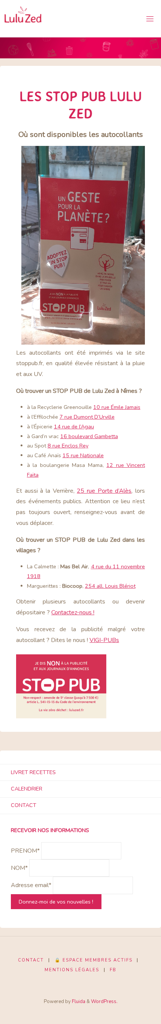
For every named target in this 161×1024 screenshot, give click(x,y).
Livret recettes (33, 772)
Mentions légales (72, 970)
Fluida (78, 1001)
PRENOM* (25, 851)
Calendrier (26, 788)
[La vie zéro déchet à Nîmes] (23, 18)
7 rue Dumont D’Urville (87, 417)
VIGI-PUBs (104, 640)
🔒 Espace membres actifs (94, 960)
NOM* (19, 868)
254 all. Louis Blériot (110, 586)
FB (113, 970)
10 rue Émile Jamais (116, 407)
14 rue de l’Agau (74, 426)
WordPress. (104, 1001)
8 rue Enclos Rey (68, 445)
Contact (23, 805)
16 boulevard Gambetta (89, 436)
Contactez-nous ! (72, 612)
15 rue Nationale (83, 455)
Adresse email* (31, 885)
